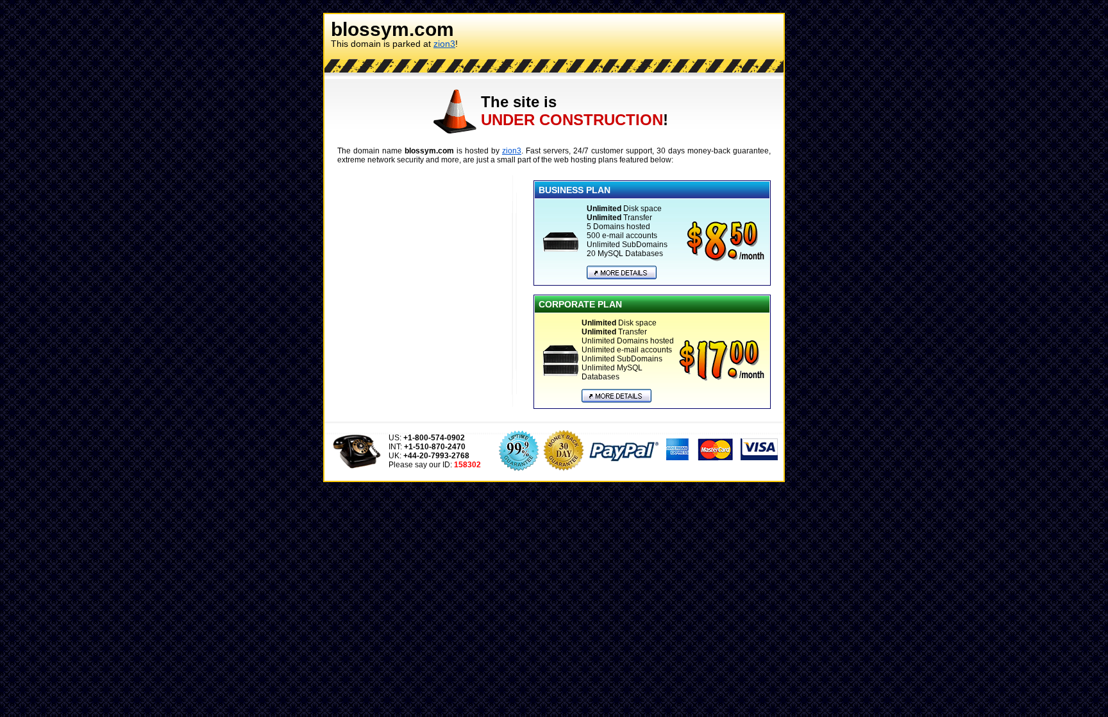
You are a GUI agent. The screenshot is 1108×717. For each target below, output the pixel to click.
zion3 (444, 44)
